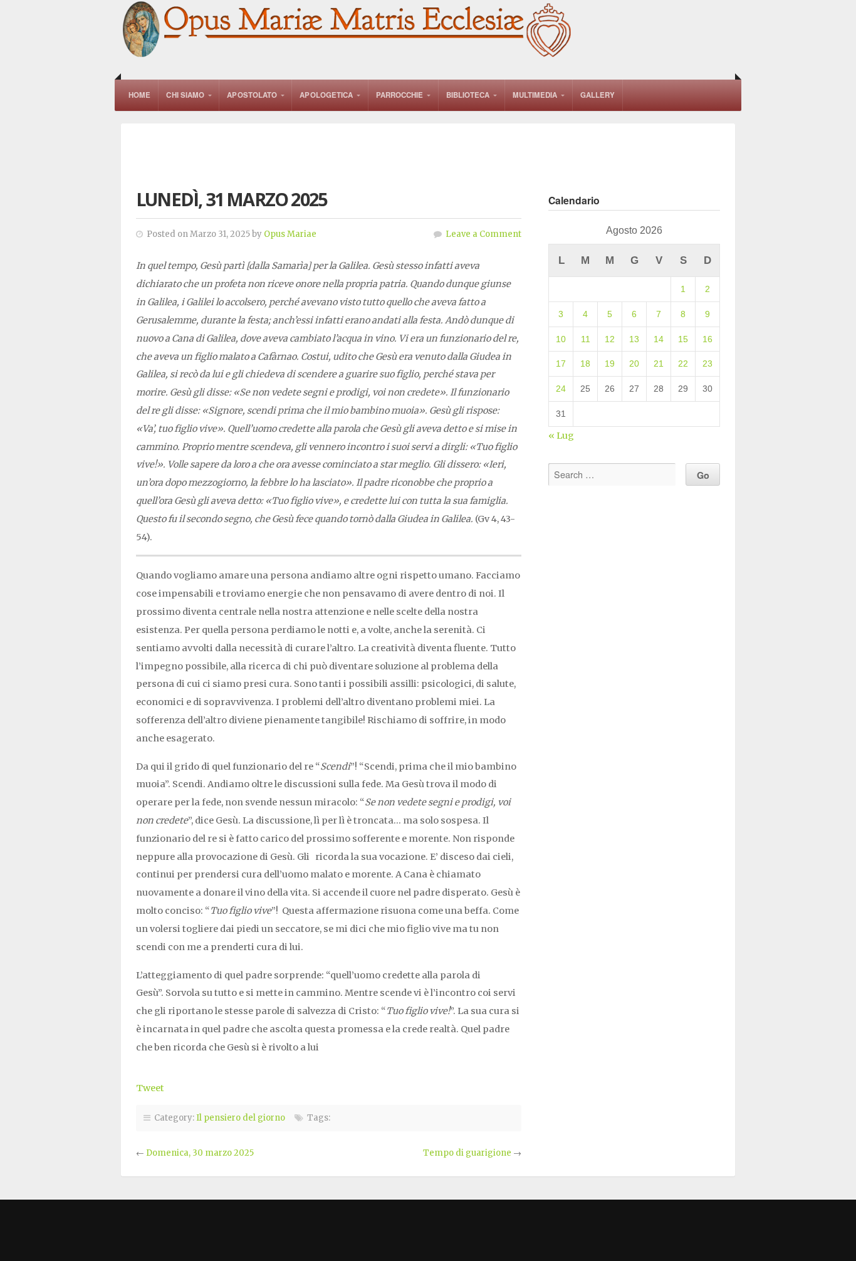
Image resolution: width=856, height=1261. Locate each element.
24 (561, 389)
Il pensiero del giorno (240, 1117)
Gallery (597, 95)
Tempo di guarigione (467, 1153)
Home (139, 95)
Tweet (150, 1088)
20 (634, 363)
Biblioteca (468, 95)
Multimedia (535, 95)
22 (683, 363)
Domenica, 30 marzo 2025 (200, 1153)
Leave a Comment (483, 234)
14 (659, 339)
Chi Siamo (185, 95)
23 (707, 363)
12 (610, 339)
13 (634, 339)
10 (561, 339)
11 (585, 339)
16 (707, 339)
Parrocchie (400, 95)
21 (659, 363)
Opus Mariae (290, 234)
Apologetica (326, 95)
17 (561, 363)
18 (585, 363)
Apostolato (252, 95)
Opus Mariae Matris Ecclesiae (348, 30)
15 (683, 339)
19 (610, 363)
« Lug (561, 435)
